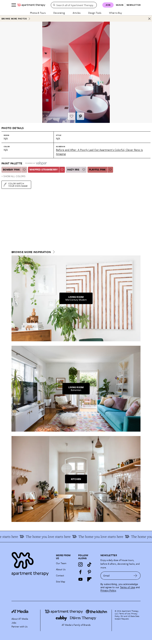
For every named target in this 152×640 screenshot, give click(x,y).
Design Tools (94, 13)
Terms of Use (127, 587)
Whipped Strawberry (43, 169)
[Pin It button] (80, 116)
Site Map (60, 581)
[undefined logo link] (31, 5)
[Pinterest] (89, 572)
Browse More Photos (14, 18)
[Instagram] (80, 564)
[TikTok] (89, 564)
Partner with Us (19, 626)
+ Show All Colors (13, 176)
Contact (60, 575)
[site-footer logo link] (19, 612)
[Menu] (13, 5)
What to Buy (115, 13)
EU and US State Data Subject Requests (127, 617)
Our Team (61, 563)
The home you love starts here (41, 536)
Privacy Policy (108, 590)
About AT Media (19, 619)
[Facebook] (80, 572)
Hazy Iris (73, 169)
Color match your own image (18, 184)
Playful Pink (97, 169)
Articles (76, 13)
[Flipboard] (89, 579)
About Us (60, 569)
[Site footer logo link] (31, 563)
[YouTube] (80, 579)
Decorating (59, 13)
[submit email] (135, 576)
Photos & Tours (38, 13)
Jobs (13, 622)
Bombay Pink (11, 169)
